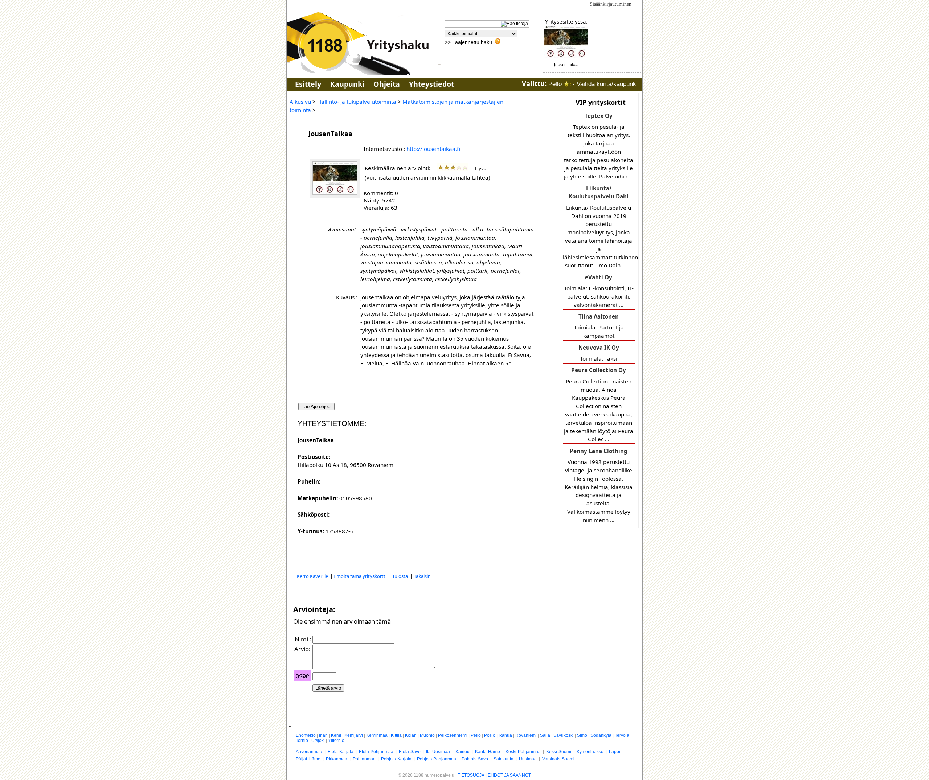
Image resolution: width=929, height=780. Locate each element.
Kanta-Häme (487, 751)
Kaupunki (347, 84)
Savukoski (563, 735)
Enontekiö (306, 735)
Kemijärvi (353, 735)
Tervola (622, 735)
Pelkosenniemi (452, 735)
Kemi (336, 735)
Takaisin (422, 576)
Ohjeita (386, 84)
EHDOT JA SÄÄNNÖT (509, 775)
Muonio (427, 735)
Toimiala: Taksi (598, 353)
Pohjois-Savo (475, 758)
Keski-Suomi (558, 751)
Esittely (308, 84)
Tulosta (400, 576)
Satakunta (503, 758)
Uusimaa (528, 758)
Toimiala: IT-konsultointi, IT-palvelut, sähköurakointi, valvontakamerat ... (599, 291)
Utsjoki (318, 740)
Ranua (505, 735)
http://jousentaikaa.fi (433, 148)
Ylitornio (336, 740)
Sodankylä (600, 735)
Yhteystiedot (431, 84)
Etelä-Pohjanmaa (376, 751)
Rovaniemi (526, 735)
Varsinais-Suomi (558, 758)
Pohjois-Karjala (396, 758)
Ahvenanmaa (309, 751)
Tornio (302, 740)
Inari (323, 735)
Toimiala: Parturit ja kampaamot (599, 326)
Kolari (411, 735)
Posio (489, 735)
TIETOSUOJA (471, 775)
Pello (476, 735)
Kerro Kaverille (313, 576)
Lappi (614, 751)
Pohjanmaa (364, 758)
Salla (545, 735)
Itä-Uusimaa (438, 751)
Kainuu (462, 751)
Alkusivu (300, 101)
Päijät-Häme (308, 758)
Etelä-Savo (410, 751)
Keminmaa (377, 735)
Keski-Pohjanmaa (523, 751)
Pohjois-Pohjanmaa (436, 758)
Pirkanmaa (336, 758)
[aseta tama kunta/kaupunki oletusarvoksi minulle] (567, 84)
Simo (582, 735)
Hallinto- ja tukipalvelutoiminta (356, 101)
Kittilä (396, 735)
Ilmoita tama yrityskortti (361, 576)
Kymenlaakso (590, 751)
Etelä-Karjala (340, 751)
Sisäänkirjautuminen (610, 4)
